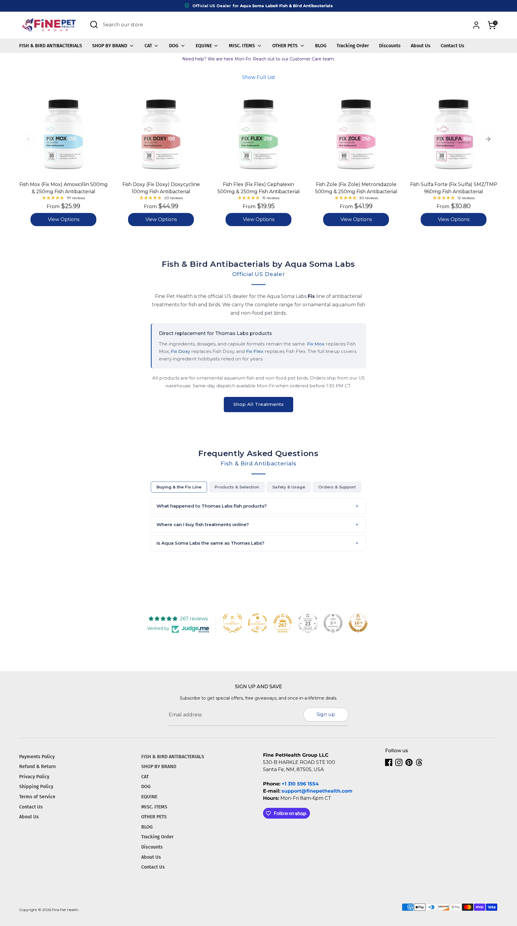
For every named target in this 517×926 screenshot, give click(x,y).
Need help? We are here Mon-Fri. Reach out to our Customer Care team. (258, 59)
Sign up (326, 714)
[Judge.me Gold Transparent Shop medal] (257, 623)
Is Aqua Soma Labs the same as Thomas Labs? (210, 543)
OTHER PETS (285, 45)
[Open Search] (94, 25)
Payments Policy (37, 756)
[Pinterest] (409, 762)
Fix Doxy (180, 351)
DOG (174, 45)
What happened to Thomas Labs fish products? (211, 506)
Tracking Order (353, 45)
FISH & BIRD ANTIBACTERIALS (50, 45)
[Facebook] (388, 762)
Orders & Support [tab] (337, 487)
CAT (149, 45)
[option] (59, 163)
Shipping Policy (36, 786)
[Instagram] (398, 762)
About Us (421, 45)
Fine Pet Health (65, 909)
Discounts (390, 45)
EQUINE (204, 45)
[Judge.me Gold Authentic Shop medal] (232, 623)
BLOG (320, 45)
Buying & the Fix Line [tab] (178, 487)
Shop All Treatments (258, 404)
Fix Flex (254, 351)
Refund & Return (37, 766)
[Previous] (29, 139)
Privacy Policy (34, 776)
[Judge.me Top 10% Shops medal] (358, 623)
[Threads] (419, 762)
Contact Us (452, 45)
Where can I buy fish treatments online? (202, 524)
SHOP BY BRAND (110, 45)
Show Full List (258, 77)
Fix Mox (315, 344)
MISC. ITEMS (242, 45)
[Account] (476, 25)
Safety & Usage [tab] (288, 487)
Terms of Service (37, 796)
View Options (63, 219)
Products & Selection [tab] (237, 487)
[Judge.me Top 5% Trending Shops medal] (333, 623)
